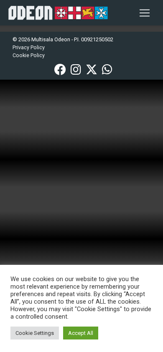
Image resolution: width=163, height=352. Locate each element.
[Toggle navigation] (144, 13)
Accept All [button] (80, 333)
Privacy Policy (29, 47)
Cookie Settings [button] (34, 333)
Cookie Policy (29, 55)
